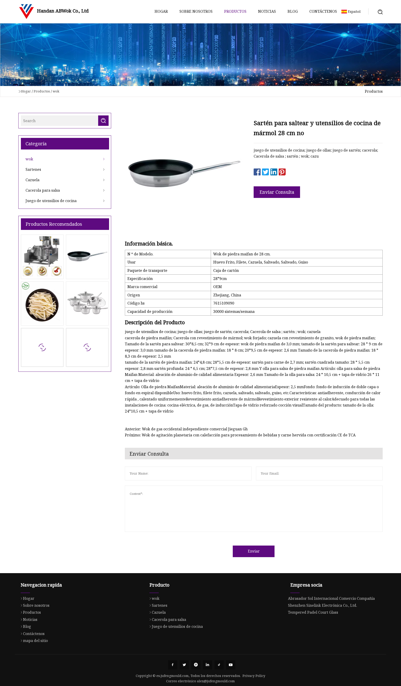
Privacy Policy (254, 675)
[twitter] (184, 665)
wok (56, 91)
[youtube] (230, 665)
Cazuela (32, 179)
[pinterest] (195, 665)
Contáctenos (323, 11)
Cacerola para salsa (43, 190)
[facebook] (172, 665)
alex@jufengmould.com (216, 681)
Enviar (254, 551)
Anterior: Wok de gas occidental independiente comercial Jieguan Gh (186, 429)
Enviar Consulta (276, 192)
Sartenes (33, 169)
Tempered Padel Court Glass (313, 612)
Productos (235, 11)
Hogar (161, 11)
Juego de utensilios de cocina (51, 200)
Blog (293, 11)
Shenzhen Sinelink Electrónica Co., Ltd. (322, 605)
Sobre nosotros (196, 11)
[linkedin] (207, 665)
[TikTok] (219, 665)
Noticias (267, 11)
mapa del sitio (35, 640)
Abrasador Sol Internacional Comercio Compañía (331, 598)
